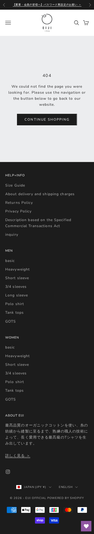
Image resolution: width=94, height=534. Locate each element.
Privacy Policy (18, 211)
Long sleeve (16, 295)
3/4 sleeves (16, 286)
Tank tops (14, 312)
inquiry (11, 234)
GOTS (10, 321)
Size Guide (15, 185)
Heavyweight (17, 269)
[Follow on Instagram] (7, 471)
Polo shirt (14, 303)
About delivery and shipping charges (40, 194)
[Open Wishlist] (86, 526)
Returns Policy (19, 202)
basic (10, 260)
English (66, 487)
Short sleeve (17, 278)
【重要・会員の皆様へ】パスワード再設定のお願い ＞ (47, 5)
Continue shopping (47, 119)
